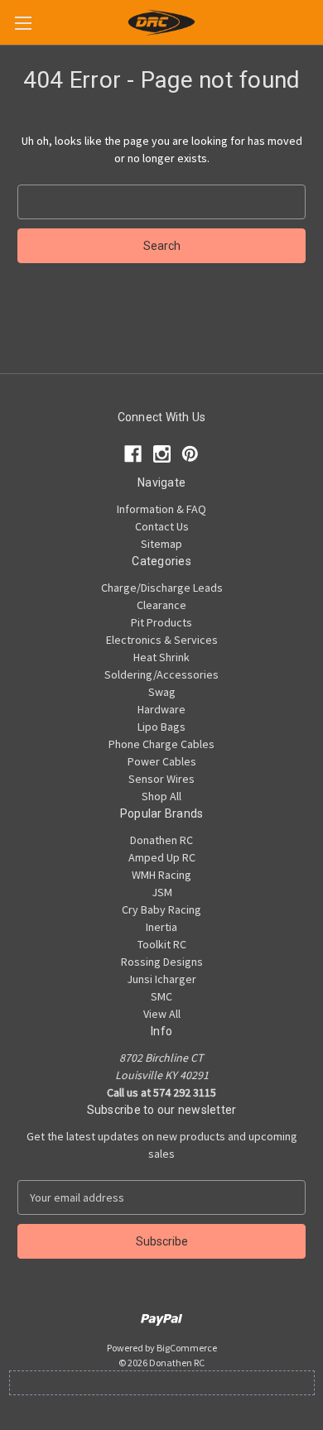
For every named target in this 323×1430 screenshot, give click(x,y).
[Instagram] (162, 454)
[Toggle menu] (23, 23)
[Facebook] (133, 454)
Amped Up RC (161, 857)
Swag (162, 691)
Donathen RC (161, 840)
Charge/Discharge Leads (162, 587)
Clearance (161, 604)
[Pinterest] (190, 454)
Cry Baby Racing (161, 909)
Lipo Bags (161, 726)
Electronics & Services (162, 639)
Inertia (161, 926)
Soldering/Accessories (161, 674)
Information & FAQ (161, 508)
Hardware (161, 709)
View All (162, 1013)
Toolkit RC (161, 944)
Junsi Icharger (161, 979)
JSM (162, 892)
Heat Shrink (161, 657)
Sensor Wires (161, 778)
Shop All (161, 796)
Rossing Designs (162, 961)
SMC (161, 996)
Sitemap (161, 543)
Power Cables (162, 761)
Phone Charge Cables (161, 744)
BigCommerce (187, 1347)
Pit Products (161, 622)
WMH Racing (161, 874)
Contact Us (162, 526)
